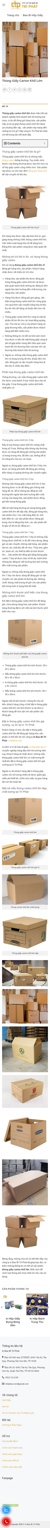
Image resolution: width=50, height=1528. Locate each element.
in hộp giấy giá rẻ (37, 747)
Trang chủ (13, 15)
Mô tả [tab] (5, 106)
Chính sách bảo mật (12, 1467)
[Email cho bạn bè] (19, 90)
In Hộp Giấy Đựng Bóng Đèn (13, 1322)
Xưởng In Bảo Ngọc (12, 1425)
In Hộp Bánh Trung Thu (37, 1320)
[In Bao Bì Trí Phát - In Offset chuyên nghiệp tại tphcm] (24, 5)
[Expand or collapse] (44, 143)
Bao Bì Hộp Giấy (33, 15)
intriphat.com (15, 740)
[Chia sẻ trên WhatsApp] (4, 90)
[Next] (48, 1312)
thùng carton (8, 160)
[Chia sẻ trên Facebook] (9, 90)
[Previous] (2, 1312)
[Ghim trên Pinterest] (24, 90)
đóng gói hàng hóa (37, 171)
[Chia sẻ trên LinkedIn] (29, 90)
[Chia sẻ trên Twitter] (14, 90)
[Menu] (3, 4)
